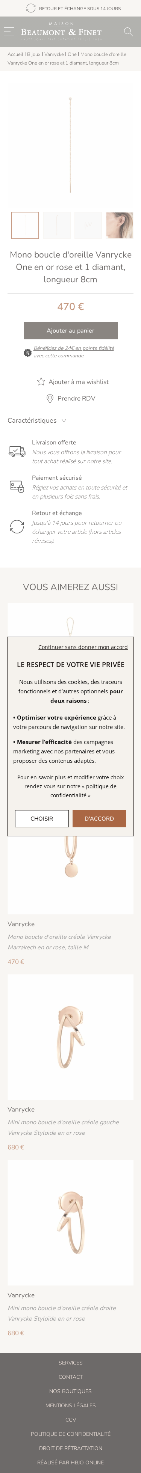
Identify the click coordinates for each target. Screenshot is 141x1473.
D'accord (99, 818)
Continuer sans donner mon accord (83, 647)
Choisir (41, 818)
